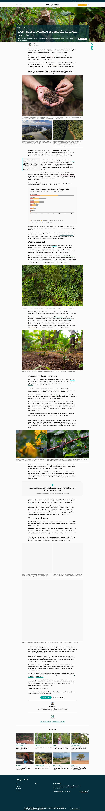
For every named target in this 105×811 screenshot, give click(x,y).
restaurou (68, 318)
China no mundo (39, 765)
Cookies (37, 783)
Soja (72, 765)
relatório (54, 245)
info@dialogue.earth (57, 788)
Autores (18, 786)
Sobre (80, 1)
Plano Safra (54, 395)
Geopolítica (56, 765)
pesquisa (30, 509)
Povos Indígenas (21, 745)
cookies (32, 809)
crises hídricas (52, 56)
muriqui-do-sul (39, 676)
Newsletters (82, 4)
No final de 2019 (32, 327)
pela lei (42, 66)
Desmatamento (56, 721)
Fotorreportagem (22, 743)
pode (67, 236)
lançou (30, 502)
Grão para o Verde (59, 317)
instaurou (72, 379)
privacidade (28, 809)
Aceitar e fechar (75, 808)
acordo (70, 261)
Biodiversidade (75, 745)
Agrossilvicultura (45, 721)
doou (46, 499)
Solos (63, 721)
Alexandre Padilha (56, 388)
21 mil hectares (56, 64)
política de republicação (72, 785)
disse (29, 313)
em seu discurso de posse (66, 234)
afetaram (49, 252)
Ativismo (18, 765)
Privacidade (18, 788)
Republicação (75, 1)
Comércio (37, 745)
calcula (66, 405)
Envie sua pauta (19, 783)
